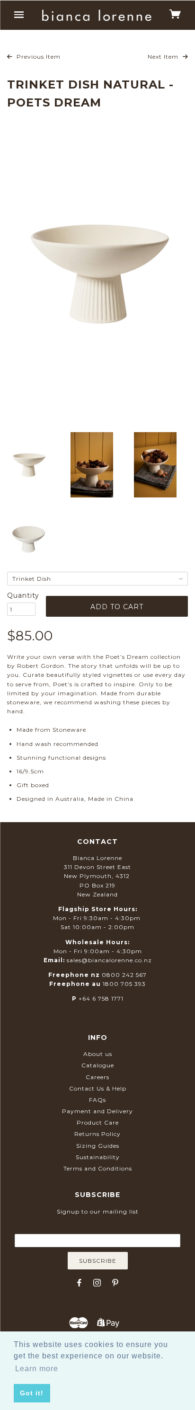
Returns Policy (97, 1133)
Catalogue (97, 1065)
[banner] (96, 15)
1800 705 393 (124, 983)
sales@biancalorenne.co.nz (109, 960)
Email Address (97, 1227)
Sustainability (98, 1157)
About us (97, 1053)
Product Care (98, 1122)
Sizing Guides (97, 1145)
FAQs (97, 1099)
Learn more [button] (36, 1369)
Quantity (21, 595)
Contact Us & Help (97, 1088)
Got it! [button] (32, 1393)
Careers (97, 1077)
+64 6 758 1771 (101, 998)
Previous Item (38, 56)
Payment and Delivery (97, 1111)
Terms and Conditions (97, 1168)
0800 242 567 (124, 974)
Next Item (164, 56)
